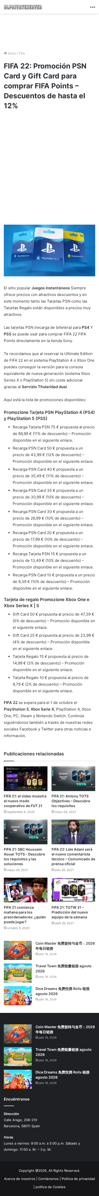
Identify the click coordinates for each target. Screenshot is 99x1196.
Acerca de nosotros (19, 1179)
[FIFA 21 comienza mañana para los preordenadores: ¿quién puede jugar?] (25, 890)
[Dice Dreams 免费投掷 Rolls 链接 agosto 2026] (18, 995)
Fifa (22, 53)
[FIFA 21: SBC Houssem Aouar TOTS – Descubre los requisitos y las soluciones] (25, 832)
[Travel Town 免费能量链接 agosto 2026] (18, 973)
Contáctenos (48, 1179)
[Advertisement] (49, 31)
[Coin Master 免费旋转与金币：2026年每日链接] (18, 950)
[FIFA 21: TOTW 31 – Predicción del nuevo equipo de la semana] (73, 890)
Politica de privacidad (78, 1179)
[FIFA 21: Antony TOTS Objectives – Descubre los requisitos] (73, 778)
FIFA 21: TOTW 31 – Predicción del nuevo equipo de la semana (70, 912)
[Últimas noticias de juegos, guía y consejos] (23, 7)
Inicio (11, 53)
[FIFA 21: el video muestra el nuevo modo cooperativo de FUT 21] (25, 778)
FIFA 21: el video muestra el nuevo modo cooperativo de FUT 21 (25, 801)
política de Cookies (50, 1187)
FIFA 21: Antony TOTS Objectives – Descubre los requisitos (71, 801)
